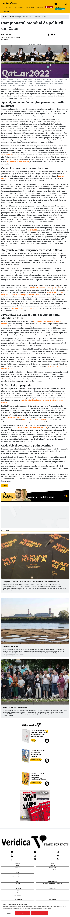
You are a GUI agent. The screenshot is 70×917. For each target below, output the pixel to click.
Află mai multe (47, 908)
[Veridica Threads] (35, 855)
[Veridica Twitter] (58, 852)
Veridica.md (61, 9)
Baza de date (52, 888)
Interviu (17, 886)
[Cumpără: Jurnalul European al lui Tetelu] (35, 805)
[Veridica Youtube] (58, 855)
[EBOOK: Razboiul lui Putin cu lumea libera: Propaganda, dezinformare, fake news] (35, 778)
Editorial (12, 17)
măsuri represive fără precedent (34, 420)
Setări (8, 913)
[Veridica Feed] (58, 859)
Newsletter (60, 7)
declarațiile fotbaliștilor (15, 417)
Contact (17, 865)
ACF (17, 890)
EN (58, 4)
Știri (5, 7)
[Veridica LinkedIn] (12, 852)
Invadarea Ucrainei (52, 870)
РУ (60, 4)
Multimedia (40, 7)
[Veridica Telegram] (35, 859)
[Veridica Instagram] (12, 855)
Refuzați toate (22, 913)
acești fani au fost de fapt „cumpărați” (24, 308)
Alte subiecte (18, 895)
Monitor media (30, 7)
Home (5, 17)
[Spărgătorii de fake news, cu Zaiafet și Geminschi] (35, 496)
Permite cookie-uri (39, 913)
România (52, 865)
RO (56, 4)
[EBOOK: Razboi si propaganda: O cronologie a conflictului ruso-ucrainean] (35, 755)
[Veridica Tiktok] (12, 859)
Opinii (10, 7)
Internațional (52, 867)
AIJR (17, 874)
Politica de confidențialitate (17, 877)
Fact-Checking (19, 7)
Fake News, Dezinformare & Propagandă (52, 883)
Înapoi (4, 485)
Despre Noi (7, 11)
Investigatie (17, 892)
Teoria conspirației (52, 886)
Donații (50, 7)
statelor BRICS (6, 155)
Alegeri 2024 (18, 888)
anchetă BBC (32, 230)
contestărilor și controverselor (18, 162)
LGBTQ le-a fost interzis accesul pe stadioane (45, 288)
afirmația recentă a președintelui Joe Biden (31, 428)
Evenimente (17, 867)
